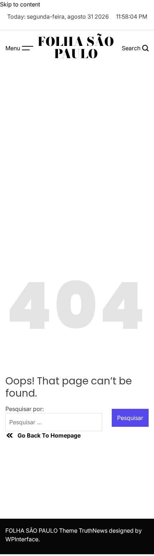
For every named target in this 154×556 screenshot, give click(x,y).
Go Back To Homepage (49, 435)
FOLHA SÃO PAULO (76, 48)
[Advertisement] (77, 146)
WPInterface (21, 539)
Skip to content (20, 4)
